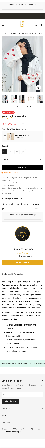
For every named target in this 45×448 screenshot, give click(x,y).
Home (4, 33)
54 (11, 151)
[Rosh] (22, 24)
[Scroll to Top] (41, 435)
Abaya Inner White (22, 135)
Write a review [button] (22, 262)
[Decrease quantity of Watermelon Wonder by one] (13, 159)
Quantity (5, 159)
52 (4, 151)
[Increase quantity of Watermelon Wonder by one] (40, 159)
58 (23, 151)
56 (17, 151)
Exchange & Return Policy (14, 198)
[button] (40, 24)
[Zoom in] (38, 87)
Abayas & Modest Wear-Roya (22, 33)
